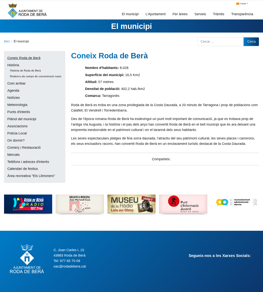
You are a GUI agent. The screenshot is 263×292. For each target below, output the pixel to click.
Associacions (17, 126)
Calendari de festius (22, 169)
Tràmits (218, 14)
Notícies (13, 98)
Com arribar (16, 83)
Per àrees (180, 14)
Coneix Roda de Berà (23, 58)
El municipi (130, 14)
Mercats (13, 155)
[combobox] (220, 41)
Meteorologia (17, 105)
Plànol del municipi (21, 119)
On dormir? (16, 140)
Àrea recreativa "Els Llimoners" (31, 176)
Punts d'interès (18, 112)
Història (13, 65)
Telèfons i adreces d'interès (28, 162)
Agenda (13, 90)
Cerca (251, 41)
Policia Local (17, 133)
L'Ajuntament (156, 14)
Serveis (200, 14)
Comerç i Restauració (24, 147)
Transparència (242, 14)
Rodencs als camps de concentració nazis (35, 76)
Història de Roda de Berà (25, 70)
